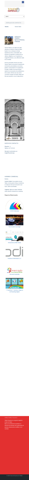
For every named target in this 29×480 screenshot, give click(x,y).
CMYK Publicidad (14, 211)
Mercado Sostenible (14, 274)
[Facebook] (23, 2)
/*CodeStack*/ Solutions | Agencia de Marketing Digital (14, 291)
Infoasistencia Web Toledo (14, 242)
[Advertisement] (14, 88)
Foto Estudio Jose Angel (14, 226)
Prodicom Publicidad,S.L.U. (14, 258)
